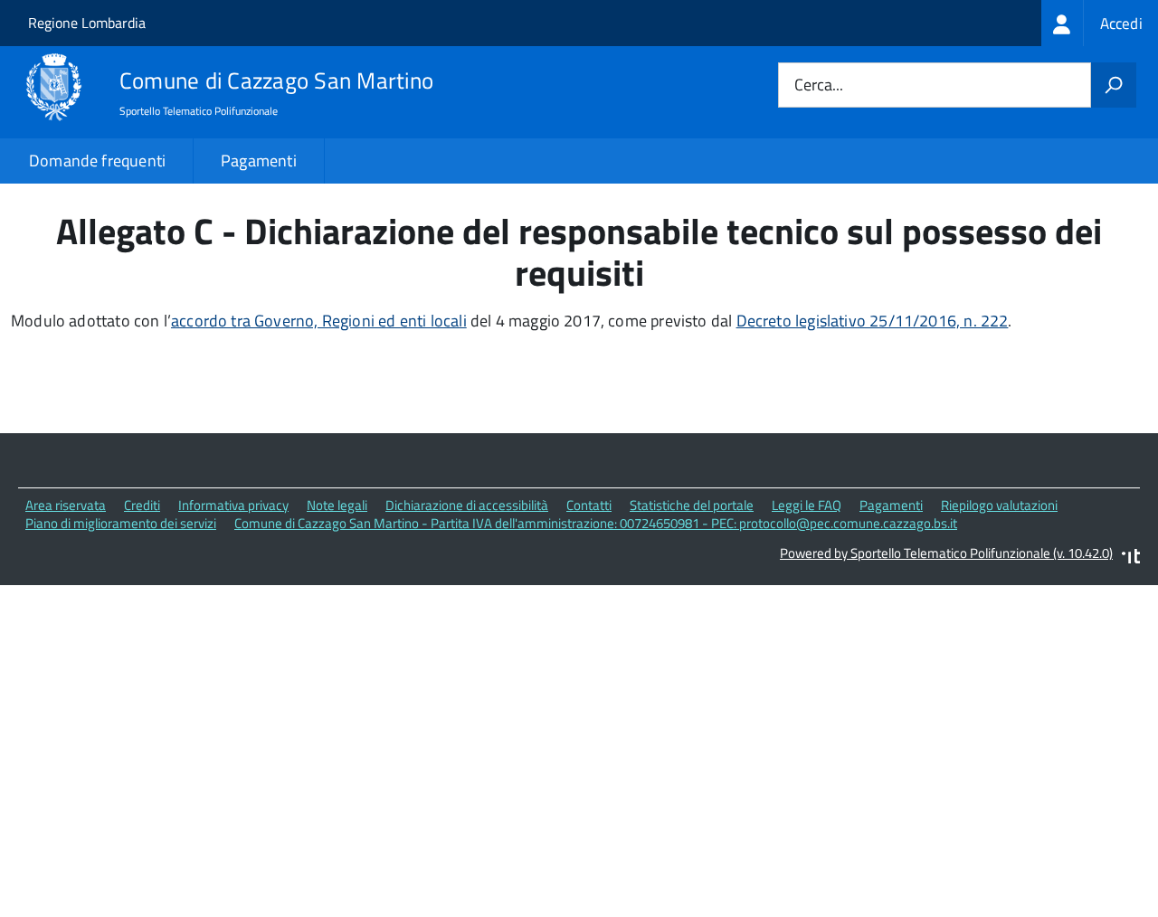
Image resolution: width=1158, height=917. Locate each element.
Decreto (765, 320)
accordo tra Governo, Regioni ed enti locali (319, 320)
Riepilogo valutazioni (999, 505)
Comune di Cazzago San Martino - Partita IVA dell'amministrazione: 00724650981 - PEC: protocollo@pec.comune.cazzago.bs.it (595, 523)
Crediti (142, 505)
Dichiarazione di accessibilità (466, 505)
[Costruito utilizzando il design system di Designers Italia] (1131, 558)
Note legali (337, 505)
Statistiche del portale (692, 505)
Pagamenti (259, 160)
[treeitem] (1099, 23)
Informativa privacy (233, 505)
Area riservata (65, 505)
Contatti (589, 505)
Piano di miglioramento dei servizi (120, 523)
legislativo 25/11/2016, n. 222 (901, 320)
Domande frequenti (97, 160)
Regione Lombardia (87, 22)
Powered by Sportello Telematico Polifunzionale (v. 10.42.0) (946, 553)
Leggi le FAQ (806, 505)
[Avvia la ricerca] (1113, 85)
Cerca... (818, 85)
